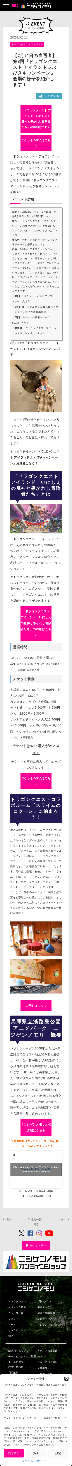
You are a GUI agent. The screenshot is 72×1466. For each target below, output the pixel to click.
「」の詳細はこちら (36, 119)
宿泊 (10, 1336)
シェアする (51, 96)
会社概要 (42, 1368)
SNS (39, 1356)
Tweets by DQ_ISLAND (36, 1169)
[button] (66, 1379)
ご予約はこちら (36, 1005)
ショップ (13, 1318)
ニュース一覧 (15, 1313)
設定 (58, 1453)
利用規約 (13, 1372)
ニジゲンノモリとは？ (50, 1324)
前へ (9, 1219)
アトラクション (17, 1301)
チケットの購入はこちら (36, 143)
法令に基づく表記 (47, 1362)
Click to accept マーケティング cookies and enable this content (36, 1169)
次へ (63, 1219)
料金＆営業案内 (46, 1313)
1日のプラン (44, 1301)
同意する (13, 1453)
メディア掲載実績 (47, 1350)
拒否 (36, 1453)
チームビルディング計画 (22, 1356)
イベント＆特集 (17, 1307)
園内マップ (43, 1307)
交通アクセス (45, 1318)
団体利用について (18, 1350)
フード (12, 1324)
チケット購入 (38, 1245)
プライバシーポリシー (34, 1461)
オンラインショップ (19, 1330)
